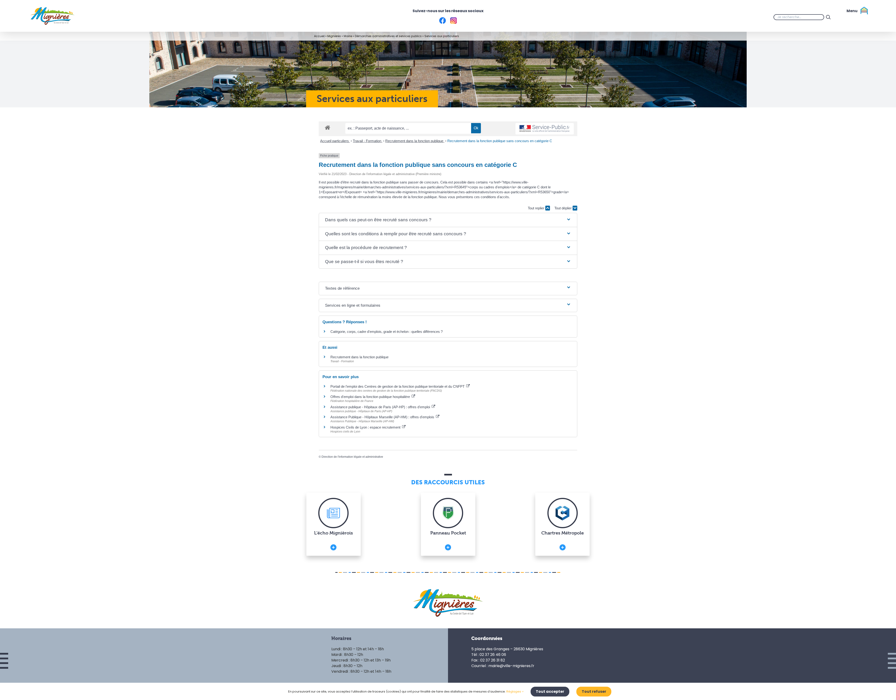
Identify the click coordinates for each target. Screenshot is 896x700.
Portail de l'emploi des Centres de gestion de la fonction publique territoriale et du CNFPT (398, 386)
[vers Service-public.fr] (544, 128)
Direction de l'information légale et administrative (352, 456)
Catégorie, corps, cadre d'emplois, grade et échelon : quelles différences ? (386, 332)
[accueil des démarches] (327, 127)
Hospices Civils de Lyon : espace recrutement (365, 427)
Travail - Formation (367, 141)
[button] (448, 220)
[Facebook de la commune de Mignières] (842, 17)
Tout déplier (563, 208)
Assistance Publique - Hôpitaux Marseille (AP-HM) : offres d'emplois (382, 417)
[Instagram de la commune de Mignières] (851, 17)
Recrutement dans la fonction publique (414, 141)
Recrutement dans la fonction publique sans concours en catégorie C (499, 141)
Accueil (319, 36)
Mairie (348, 36)
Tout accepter (550, 691)
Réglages (514, 691)
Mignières (334, 36)
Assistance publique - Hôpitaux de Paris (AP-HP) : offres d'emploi (380, 407)
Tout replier (536, 208)
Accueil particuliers (335, 141)
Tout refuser (594, 691)
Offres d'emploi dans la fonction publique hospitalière (370, 397)
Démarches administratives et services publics (388, 36)
